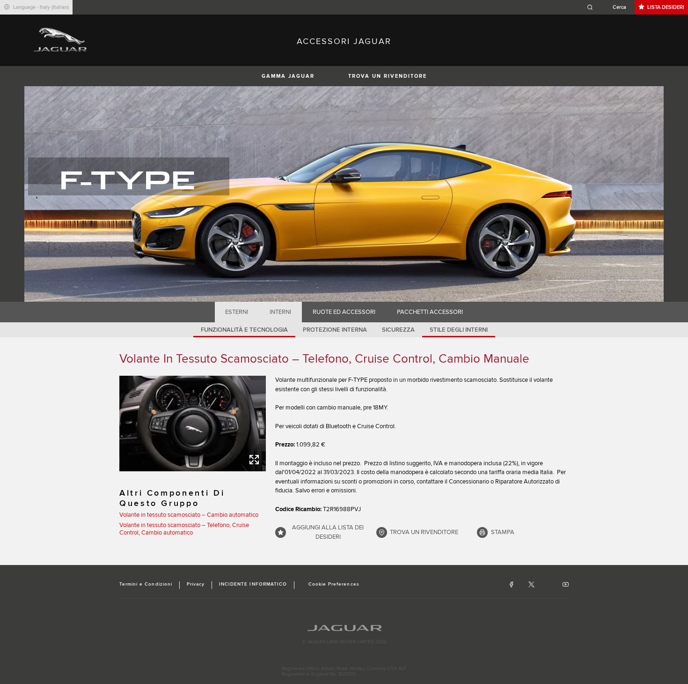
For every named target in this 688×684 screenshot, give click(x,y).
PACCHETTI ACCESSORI (430, 312)
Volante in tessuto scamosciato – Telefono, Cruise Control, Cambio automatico (184, 528)
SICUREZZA (398, 330)
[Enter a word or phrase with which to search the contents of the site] (609, 7)
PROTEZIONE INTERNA (335, 330)
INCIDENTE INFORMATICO (253, 584)
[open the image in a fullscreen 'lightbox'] (192, 423)
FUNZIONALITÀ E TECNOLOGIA (244, 330)
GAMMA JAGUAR (288, 76)
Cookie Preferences (333, 584)
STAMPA (502, 532)
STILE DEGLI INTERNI (459, 330)
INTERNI (280, 312)
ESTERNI (236, 312)
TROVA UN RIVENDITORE (387, 76)
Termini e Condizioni (145, 584)
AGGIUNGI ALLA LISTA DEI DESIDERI (328, 532)
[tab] (237, 312)
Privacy (196, 584)
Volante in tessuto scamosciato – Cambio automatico (188, 515)
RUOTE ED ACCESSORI (344, 312)
